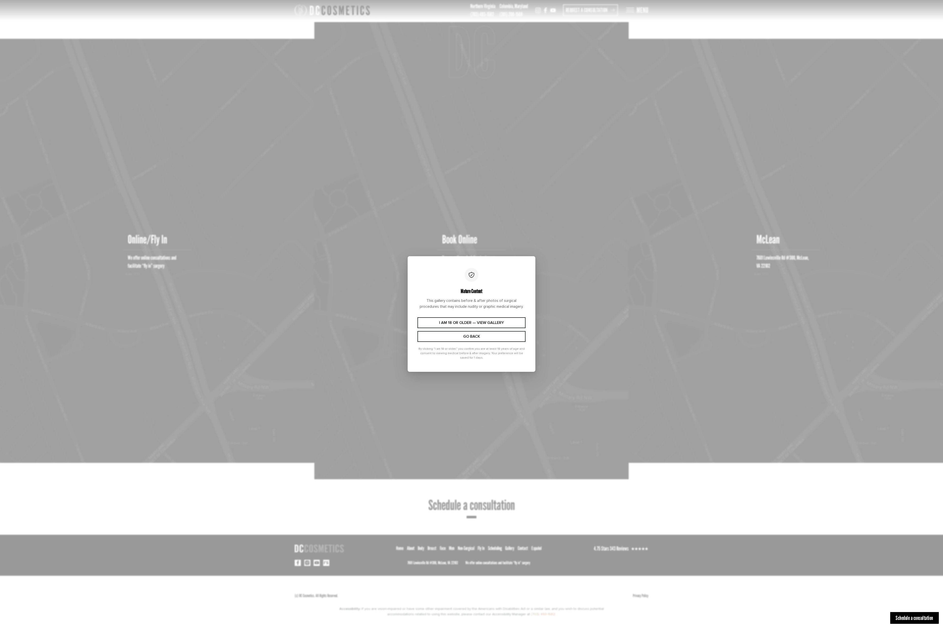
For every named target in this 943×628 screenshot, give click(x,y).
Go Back (471, 336)
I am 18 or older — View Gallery (471, 322)
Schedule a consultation (914, 618)
